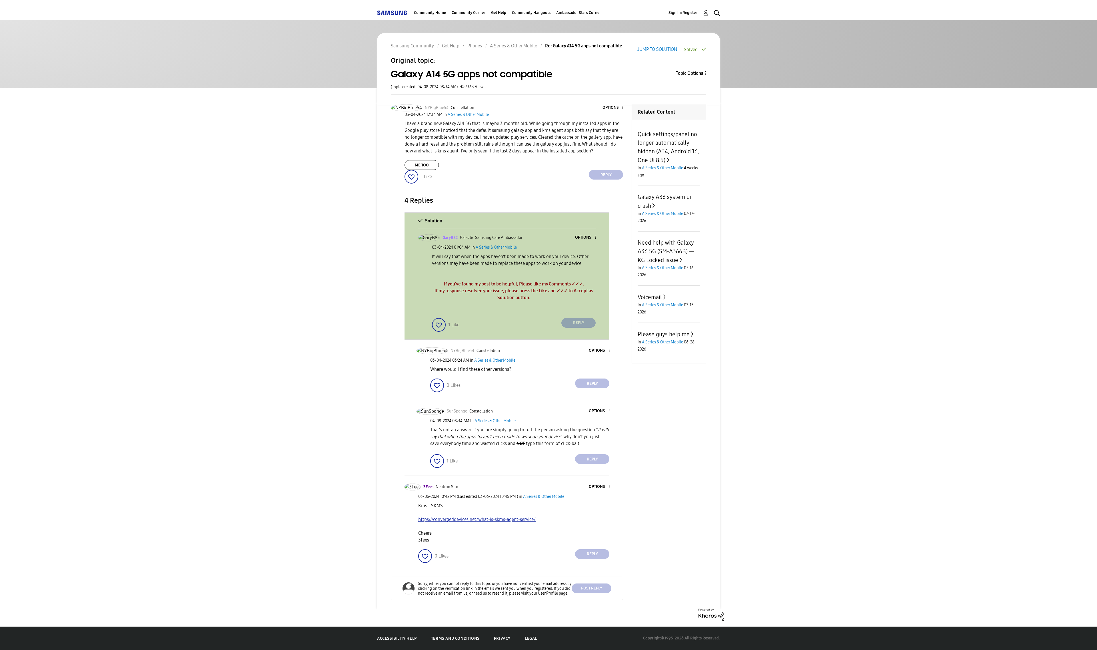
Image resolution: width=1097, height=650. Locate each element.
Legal (531, 638)
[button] (613, 107)
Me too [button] (422, 165)
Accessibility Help (397, 638)
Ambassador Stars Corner (578, 12)
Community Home (430, 12)
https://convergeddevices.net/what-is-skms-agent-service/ (477, 519)
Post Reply (591, 588)
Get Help (498, 12)
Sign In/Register (682, 12)
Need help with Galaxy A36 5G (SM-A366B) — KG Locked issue (666, 251)
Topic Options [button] (689, 73)
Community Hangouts (531, 12)
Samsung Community (412, 46)
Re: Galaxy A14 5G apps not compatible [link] (583, 46)
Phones (474, 46)
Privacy (502, 638)
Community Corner (468, 12)
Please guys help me (664, 334)
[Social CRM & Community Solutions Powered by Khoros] (711, 614)
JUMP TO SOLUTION (657, 49)
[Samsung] (392, 12)
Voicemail (650, 297)
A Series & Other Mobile (513, 46)
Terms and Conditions (455, 638)
